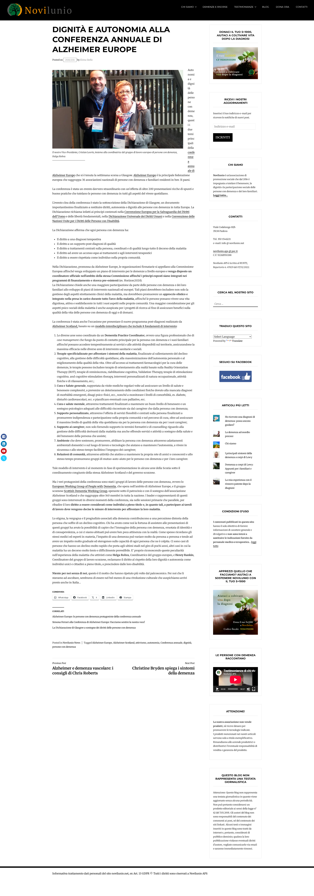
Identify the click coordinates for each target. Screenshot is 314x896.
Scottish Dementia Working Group (85, 491)
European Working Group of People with (77, 486)
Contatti (301, 6)
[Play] (217, 689)
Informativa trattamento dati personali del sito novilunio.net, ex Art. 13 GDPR (100, 873)
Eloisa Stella (86, 59)
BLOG (265, 6)
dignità (187, 642)
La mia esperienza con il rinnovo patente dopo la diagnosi (238, 483)
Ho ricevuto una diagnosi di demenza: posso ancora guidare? (240, 420)
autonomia (153, 642)
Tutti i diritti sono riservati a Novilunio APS (180, 873)
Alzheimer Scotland (123, 642)
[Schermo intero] (253, 689)
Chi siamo (187, 6)
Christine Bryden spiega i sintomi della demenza (163, 668)
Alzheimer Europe (144, 175)
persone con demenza (64, 646)
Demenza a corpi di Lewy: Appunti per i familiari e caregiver (239, 468)
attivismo (141, 642)
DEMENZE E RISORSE (215, 6)
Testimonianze (243, 6)
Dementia (110, 486)
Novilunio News (71, 642)
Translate (237, 340)
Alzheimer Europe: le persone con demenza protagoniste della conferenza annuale (96, 616)
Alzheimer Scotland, (65, 326)
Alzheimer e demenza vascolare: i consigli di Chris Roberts (82, 668)
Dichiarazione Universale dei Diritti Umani (135, 216)
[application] (235, 679)
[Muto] (248, 689)
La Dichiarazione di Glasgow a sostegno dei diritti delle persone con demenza (94, 627)
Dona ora (282, 6)
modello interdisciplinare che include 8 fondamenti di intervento (136, 326)
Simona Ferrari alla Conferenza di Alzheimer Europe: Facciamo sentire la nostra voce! (98, 622)
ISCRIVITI (223, 137)
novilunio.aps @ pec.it (225, 251)
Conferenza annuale (171, 642)
